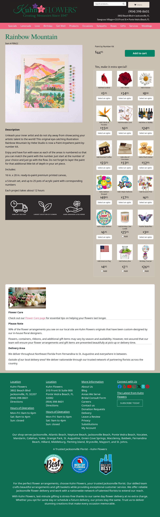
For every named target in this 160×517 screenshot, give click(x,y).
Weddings (147, 26)
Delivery (87, 413)
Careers (86, 401)
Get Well (61, 26)
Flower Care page (35, 318)
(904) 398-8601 (138, 11)
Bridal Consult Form (94, 398)
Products (73, 26)
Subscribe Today (130, 403)
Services (133, 26)
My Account (89, 428)
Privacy (86, 420)
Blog (84, 390)
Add (126, 236)
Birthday (48, 26)
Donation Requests (93, 409)
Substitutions (90, 424)
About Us (87, 386)
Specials (12, 26)
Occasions (87, 26)
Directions (16, 401)
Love (37, 26)
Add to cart (140, 53)
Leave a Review (91, 416)
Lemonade (25, 26)
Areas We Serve (91, 394)
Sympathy (102, 26)
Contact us (88, 405)
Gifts (123, 26)
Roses (113, 26)
